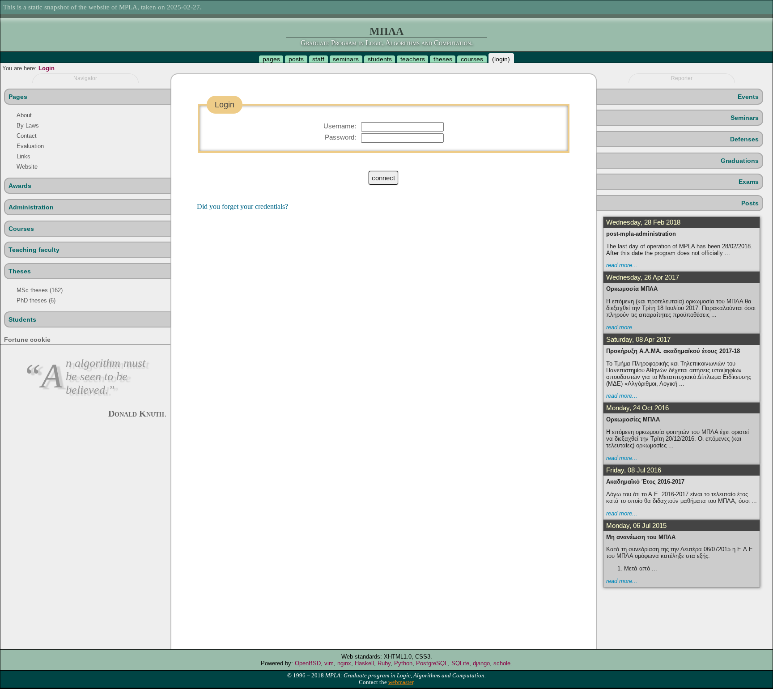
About (24, 115)
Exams (749, 181)
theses (442, 59)
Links (23, 156)
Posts (750, 203)
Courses (21, 228)
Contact (27, 135)
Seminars (745, 117)
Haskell (364, 663)
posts (296, 59)
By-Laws (28, 125)
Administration (31, 207)
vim (329, 663)
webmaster (400, 682)
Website (27, 166)
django (481, 663)
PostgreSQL (432, 663)
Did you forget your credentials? (242, 206)
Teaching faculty (33, 249)
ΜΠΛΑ (386, 31)
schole (501, 663)
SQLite (460, 663)
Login (46, 68)
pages (271, 59)
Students (22, 319)
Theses (19, 271)
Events (748, 96)
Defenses (744, 139)
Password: (340, 137)
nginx (344, 663)
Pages (17, 96)
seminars (346, 59)
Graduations (740, 160)
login (501, 59)
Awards (19, 185)
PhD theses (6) (36, 300)
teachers (412, 59)
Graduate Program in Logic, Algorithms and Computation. (387, 43)
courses (472, 59)
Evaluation (30, 146)
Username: (339, 126)
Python (403, 663)
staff (318, 59)
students (380, 59)
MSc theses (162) (40, 290)
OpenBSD (308, 663)
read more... (621, 265)
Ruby (384, 663)
